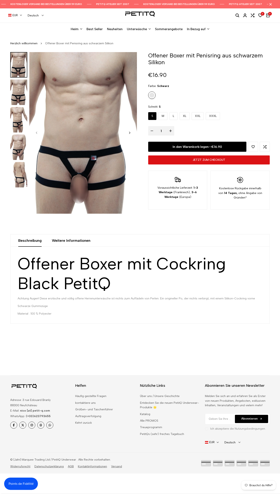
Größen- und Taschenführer (94, 409)
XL (184, 116)
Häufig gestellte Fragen (90, 396)
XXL (197, 116)
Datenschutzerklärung (49, 466)
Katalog (145, 414)
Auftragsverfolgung (88, 416)
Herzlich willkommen (24, 43)
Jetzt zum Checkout (209, 160)
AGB (71, 466)
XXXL (213, 116)
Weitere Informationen (71, 240)
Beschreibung (30, 240)
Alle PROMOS (149, 420)
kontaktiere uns (85, 403)
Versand (116, 466)
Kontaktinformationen (92, 466)
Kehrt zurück (83, 422)
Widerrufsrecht (20, 466)
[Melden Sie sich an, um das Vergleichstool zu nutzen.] (264, 146)
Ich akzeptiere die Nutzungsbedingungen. (238, 428)
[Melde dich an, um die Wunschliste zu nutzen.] (253, 146)
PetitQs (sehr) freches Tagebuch (162, 434)
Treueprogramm (151, 427)
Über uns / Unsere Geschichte (160, 396)
